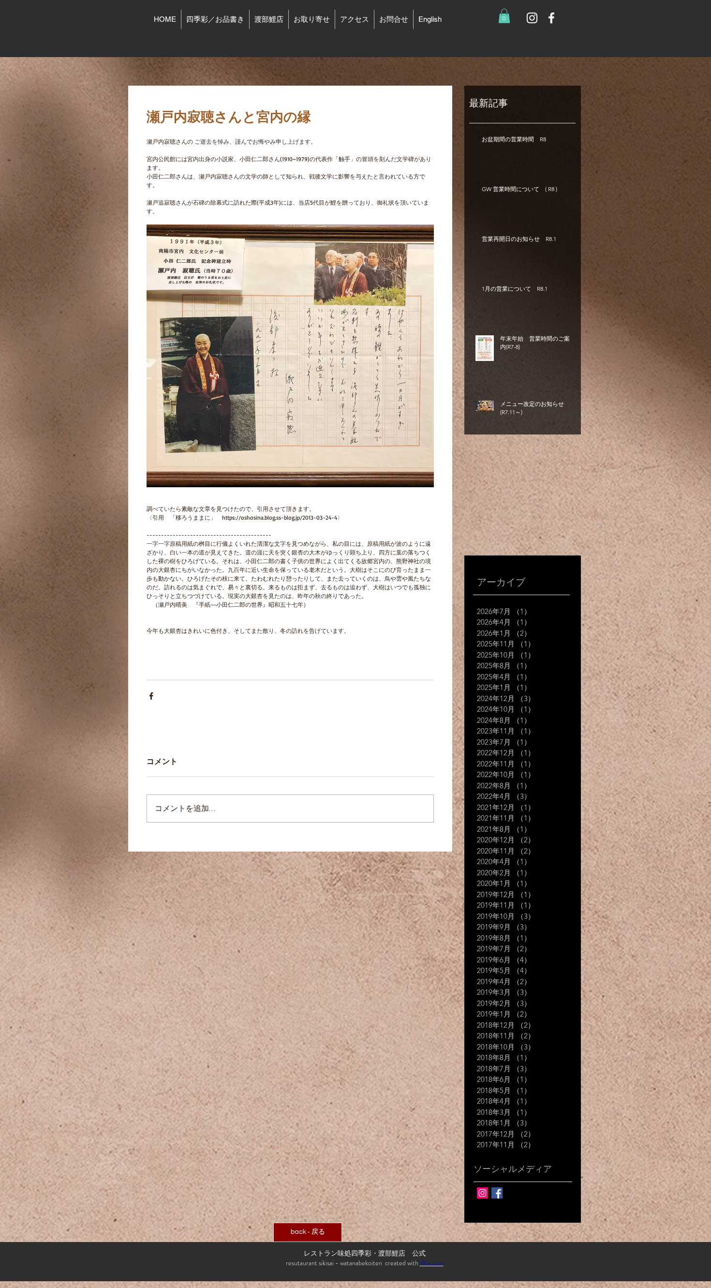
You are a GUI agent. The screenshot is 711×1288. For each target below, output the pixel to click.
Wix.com (432, 1263)
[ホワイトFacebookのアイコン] (551, 18)
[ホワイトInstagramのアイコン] (532, 18)
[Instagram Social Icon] (482, 1192)
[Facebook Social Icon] (497, 1192)
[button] (504, 16)
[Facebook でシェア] (151, 696)
